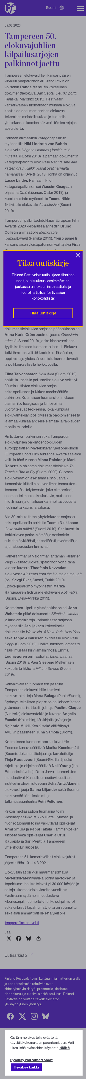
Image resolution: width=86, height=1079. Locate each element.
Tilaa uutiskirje (43, 313)
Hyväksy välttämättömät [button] (31, 1060)
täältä (64, 1048)
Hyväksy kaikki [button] (26, 1067)
